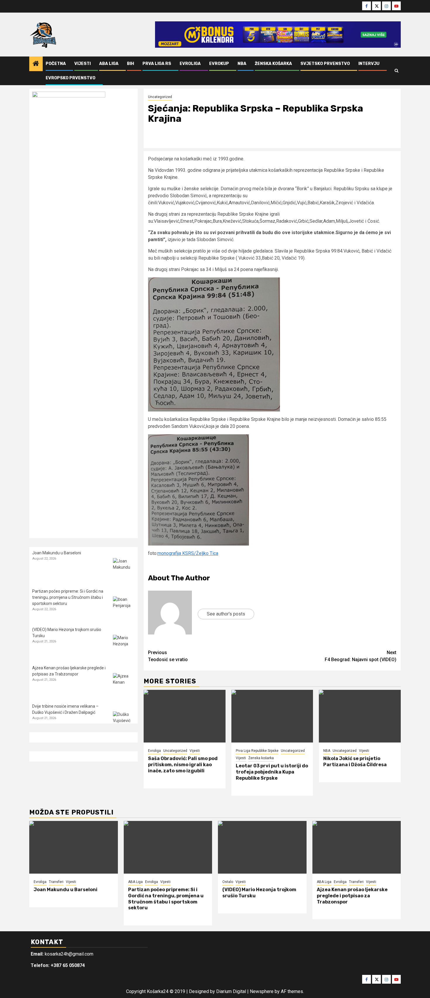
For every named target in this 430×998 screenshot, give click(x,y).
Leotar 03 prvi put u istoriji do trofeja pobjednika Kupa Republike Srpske (272, 772)
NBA (242, 63)
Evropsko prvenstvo (70, 78)
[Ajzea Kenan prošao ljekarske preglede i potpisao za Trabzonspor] (124, 684)
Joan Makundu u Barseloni (56, 553)
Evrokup (219, 63)
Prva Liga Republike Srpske (257, 751)
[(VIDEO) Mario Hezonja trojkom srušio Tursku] (124, 646)
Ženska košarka (273, 63)
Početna (56, 63)
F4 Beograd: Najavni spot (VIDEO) (360, 656)
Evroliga (190, 63)
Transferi (56, 882)
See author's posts (226, 614)
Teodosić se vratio (168, 656)
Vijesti (82, 63)
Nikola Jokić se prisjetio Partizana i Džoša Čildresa (355, 761)
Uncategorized (160, 97)
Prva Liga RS (156, 63)
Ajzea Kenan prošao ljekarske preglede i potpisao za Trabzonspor (352, 896)
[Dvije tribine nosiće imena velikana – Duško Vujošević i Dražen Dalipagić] (124, 722)
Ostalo (227, 882)
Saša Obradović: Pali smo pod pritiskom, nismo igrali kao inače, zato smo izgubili (183, 765)
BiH (130, 63)
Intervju (368, 63)
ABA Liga (108, 63)
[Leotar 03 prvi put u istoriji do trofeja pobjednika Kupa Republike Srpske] (272, 716)
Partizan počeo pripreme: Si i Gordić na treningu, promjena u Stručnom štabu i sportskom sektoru (67, 597)
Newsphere (262, 991)
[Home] (36, 64)
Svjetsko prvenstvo (325, 63)
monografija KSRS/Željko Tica (187, 553)
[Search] (396, 70)
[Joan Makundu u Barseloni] (124, 569)
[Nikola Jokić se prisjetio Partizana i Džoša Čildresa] (360, 716)
